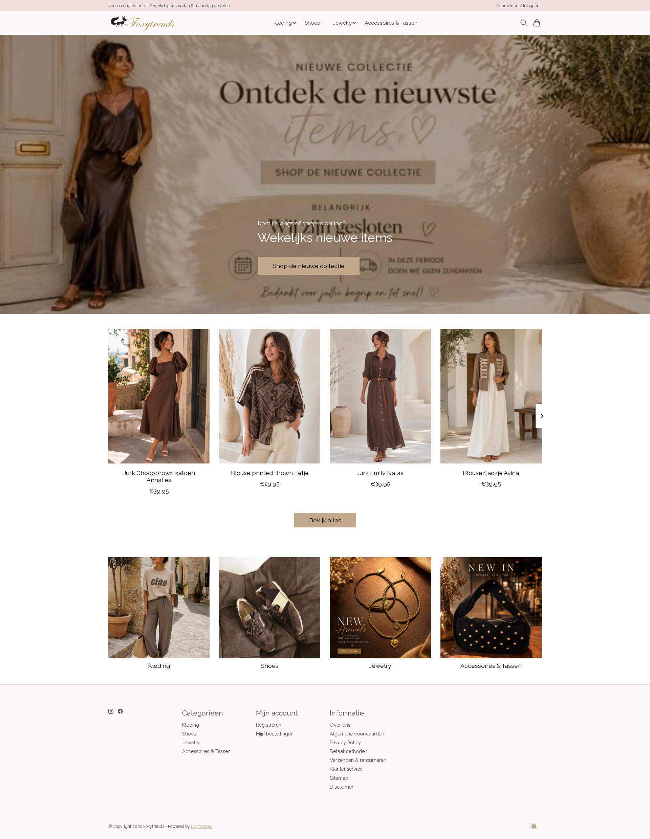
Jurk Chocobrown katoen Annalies (159, 476)
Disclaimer (341, 787)
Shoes (270, 665)
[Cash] (533, 826)
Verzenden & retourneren (358, 760)
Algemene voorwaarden (357, 733)
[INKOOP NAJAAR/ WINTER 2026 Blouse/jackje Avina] (491, 396)
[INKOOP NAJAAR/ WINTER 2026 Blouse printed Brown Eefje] (269, 396)
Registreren (268, 725)
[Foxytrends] (141, 23)
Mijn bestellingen (275, 733)
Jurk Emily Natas (380, 472)
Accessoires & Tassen (391, 23)
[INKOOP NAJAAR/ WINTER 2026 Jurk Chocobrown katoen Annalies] (159, 396)
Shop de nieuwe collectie (309, 265)
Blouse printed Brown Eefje (270, 472)
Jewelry (380, 665)
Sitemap (339, 778)
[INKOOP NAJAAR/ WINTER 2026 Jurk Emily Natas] (380, 396)
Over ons (340, 725)
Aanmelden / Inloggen (518, 5)
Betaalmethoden (348, 751)
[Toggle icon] (523, 23)
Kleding (159, 665)
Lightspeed (201, 826)
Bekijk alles (325, 520)
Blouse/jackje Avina (491, 472)
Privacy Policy (345, 742)
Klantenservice (346, 769)
